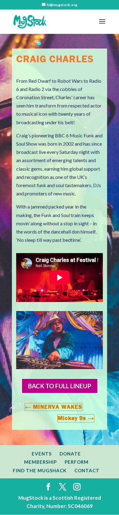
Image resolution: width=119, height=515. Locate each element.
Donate (70, 453)
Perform (76, 462)
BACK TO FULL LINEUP (59, 386)
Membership (40, 462)
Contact (86, 470)
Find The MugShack (40, 470)
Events (42, 453)
